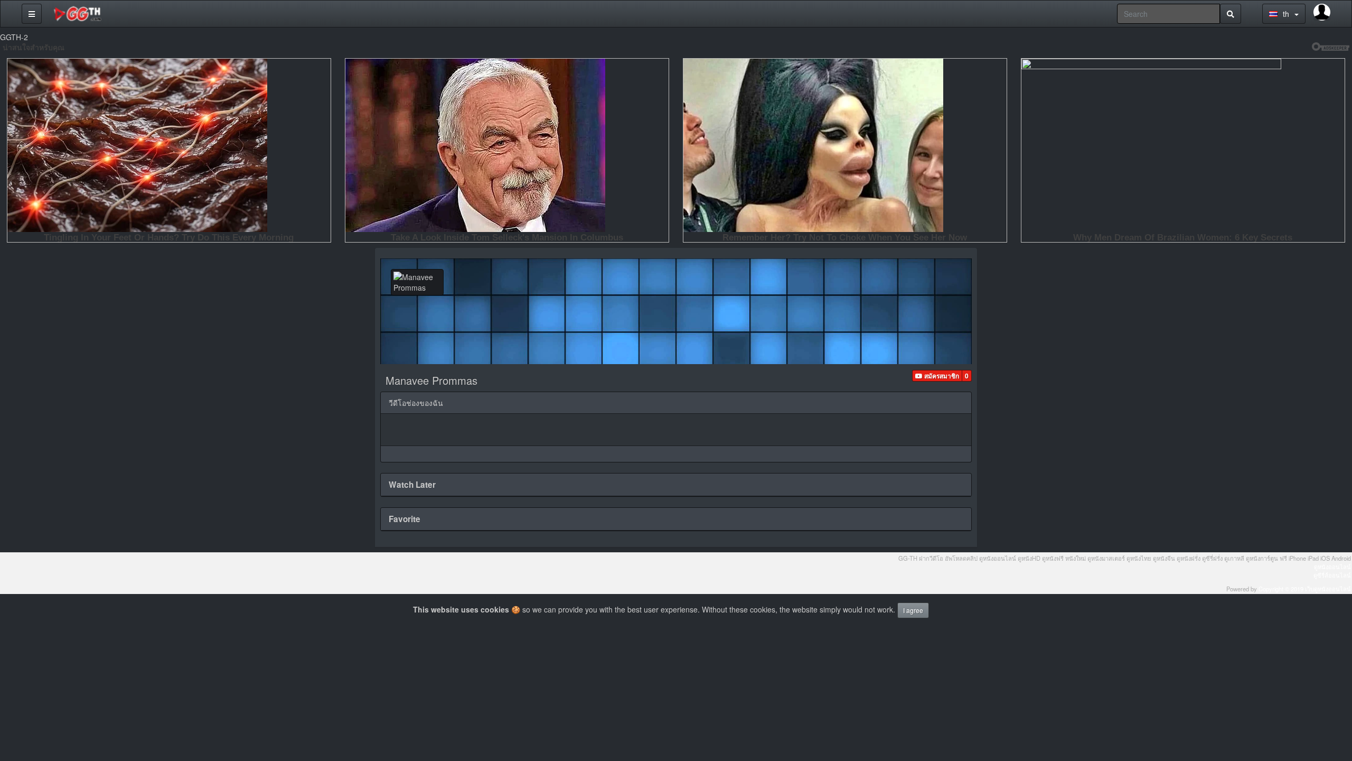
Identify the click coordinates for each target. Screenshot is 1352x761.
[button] (937, 376)
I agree (913, 610)
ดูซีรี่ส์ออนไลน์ (1332, 575)
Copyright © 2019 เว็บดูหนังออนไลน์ (1305, 588)
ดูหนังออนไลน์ (1332, 566)
